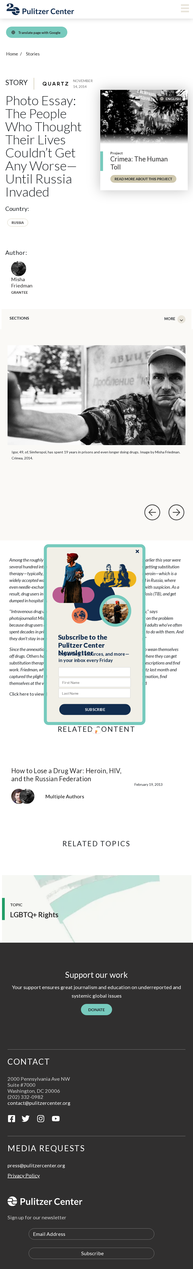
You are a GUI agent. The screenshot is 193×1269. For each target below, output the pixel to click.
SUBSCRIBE (95, 709)
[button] (95, 645)
